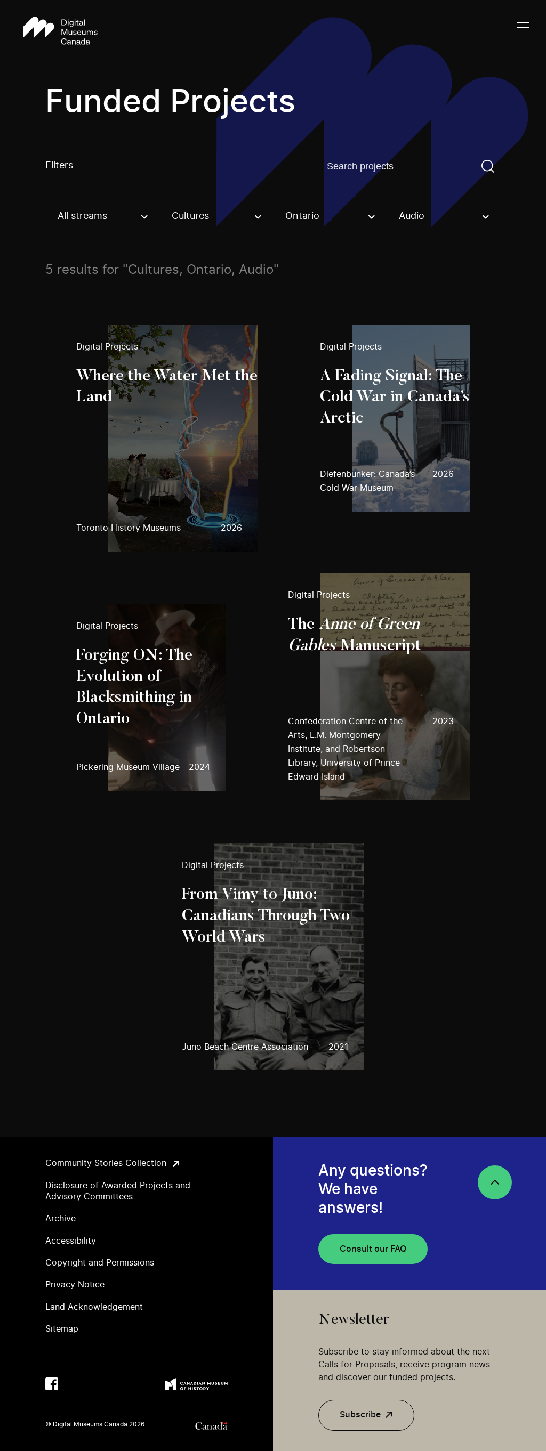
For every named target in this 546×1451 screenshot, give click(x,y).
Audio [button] (411, 216)
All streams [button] (82, 216)
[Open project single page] (167, 438)
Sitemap (61, 1329)
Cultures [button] (190, 216)
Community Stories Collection (105, 1163)
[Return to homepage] (60, 31)
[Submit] (488, 166)
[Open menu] (523, 31)
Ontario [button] (302, 216)
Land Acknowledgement (94, 1307)
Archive (60, 1218)
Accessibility (70, 1241)
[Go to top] (495, 1182)
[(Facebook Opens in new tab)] (51, 1383)
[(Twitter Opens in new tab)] (73, 1383)
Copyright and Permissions (99, 1263)
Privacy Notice (75, 1284)
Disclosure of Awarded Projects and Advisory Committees (117, 1191)
